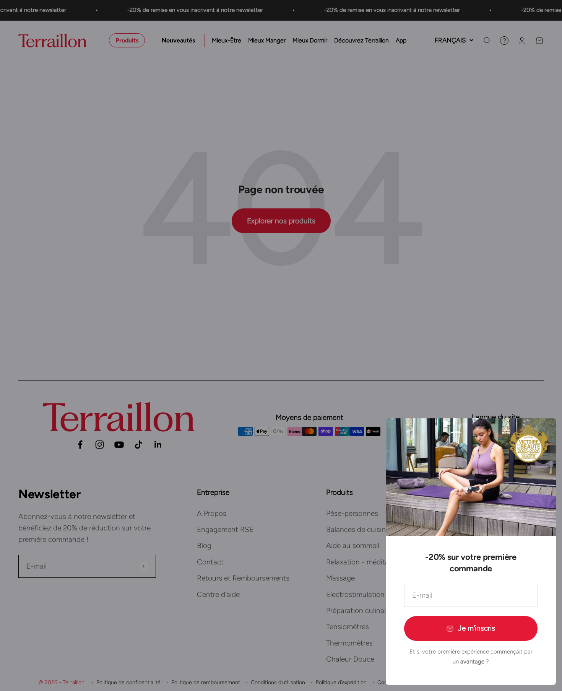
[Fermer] (540, 434)
